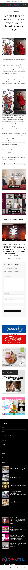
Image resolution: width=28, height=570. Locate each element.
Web (5, 305)
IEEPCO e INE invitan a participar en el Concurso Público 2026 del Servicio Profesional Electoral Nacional (14, 251)
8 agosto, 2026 (16, 258)
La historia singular (15, 477)
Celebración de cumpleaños (18, 485)
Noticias (19, 195)
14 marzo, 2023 (11, 33)
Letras (3, 444)
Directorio (12, 564)
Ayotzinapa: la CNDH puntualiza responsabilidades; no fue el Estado (18, 494)
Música (3, 431)
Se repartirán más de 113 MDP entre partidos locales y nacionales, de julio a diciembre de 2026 (18, 537)
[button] (25, 4)
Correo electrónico (9, 299)
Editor (18, 33)
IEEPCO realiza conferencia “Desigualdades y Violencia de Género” (18, 529)
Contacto (4, 564)
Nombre (6, 293)
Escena (9, 244)
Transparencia (16, 11)
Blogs (3, 453)
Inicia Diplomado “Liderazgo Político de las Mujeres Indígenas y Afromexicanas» (18, 546)
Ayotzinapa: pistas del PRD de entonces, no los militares (18, 469)
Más (3, 457)
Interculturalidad (11, 195)
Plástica (10, 11)
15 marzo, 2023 (11, 207)
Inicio (3, 427)
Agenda (5, 244)
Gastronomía (14, 172)
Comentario (7, 276)
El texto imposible (15, 502)
